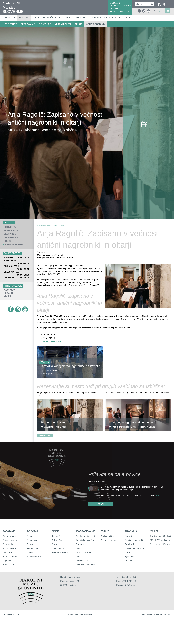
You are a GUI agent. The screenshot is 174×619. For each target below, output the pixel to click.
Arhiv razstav (8, 565)
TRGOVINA (131, 531)
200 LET (154, 531)
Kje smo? (56, 536)
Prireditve (31, 536)
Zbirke (68, 18)
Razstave (10, 18)
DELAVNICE (45, 24)
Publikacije (130, 544)
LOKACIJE (9, 293)
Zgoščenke (130, 556)
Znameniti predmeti (109, 540)
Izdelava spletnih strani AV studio (155, 614)
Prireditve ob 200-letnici (160, 544)
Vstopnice (129, 560)
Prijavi (101, 504)
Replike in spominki (134, 540)
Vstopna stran (41, 225)
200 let (128, 18)
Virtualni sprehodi (10, 556)
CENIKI (7, 296)
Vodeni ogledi (33, 548)
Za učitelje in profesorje (86, 540)
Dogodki (24, 18)
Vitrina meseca (9, 548)
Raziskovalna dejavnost (105, 18)
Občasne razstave (11, 540)
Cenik (54, 544)
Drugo (30, 552)
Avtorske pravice (11, 614)
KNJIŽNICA (115, 9)
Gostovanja (8, 544)
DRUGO (78, 24)
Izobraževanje (52, 18)
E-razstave (7, 552)
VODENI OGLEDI (63, 24)
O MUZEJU (115, 3)
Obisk (36, 18)
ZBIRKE (105, 531)
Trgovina (81, 18)
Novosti (128, 536)
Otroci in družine (83, 552)
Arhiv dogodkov (95, 24)
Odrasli (79, 548)
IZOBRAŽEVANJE (85, 531)
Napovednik (8, 560)
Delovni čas (57, 540)
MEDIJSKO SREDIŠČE (120, 6)
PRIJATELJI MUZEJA (119, 11)
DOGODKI (32, 531)
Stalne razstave (10, 536)
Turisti (79, 556)
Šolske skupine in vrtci (86, 536)
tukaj (157, 495)
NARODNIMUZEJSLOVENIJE (13, 7)
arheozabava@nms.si (53, 341)
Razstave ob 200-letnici (160, 536)
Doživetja (80, 544)
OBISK (55, 531)
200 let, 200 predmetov (160, 540)
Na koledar (44, 435)
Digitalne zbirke (108, 536)
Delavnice (31, 544)
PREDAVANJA (28, 24)
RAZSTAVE (9, 290)
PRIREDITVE (10, 24)
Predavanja (32, 540)
